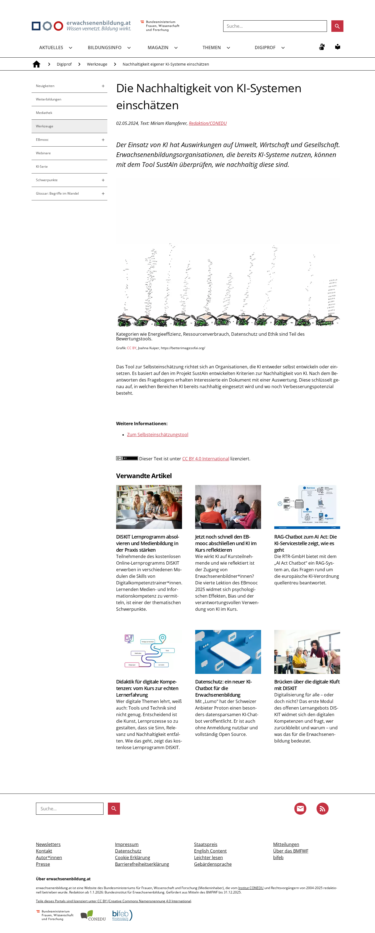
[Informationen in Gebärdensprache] (322, 46)
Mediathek (44, 112)
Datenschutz (128, 851)
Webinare (43, 153)
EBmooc (42, 139)
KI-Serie (42, 166)
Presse (43, 864)
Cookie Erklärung (132, 857)
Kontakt (44, 851)
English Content (210, 851)
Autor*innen (49, 857)
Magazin (158, 47)
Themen (212, 47)
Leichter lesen (208, 857)
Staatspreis (205, 844)
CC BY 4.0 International (205, 459)
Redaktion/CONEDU (208, 123)
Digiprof (265, 47)
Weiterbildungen (48, 99)
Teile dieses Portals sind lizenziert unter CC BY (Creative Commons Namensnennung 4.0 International (113, 901)
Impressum (127, 844)
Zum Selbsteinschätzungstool (157, 435)
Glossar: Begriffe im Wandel (57, 193)
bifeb (278, 857)
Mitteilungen (286, 844)
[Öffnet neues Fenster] (160, 26)
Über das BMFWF (290, 851)
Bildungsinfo (105, 47)
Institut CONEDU (251, 888)
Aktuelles (51, 47)
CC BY (131, 348)
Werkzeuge (97, 64)
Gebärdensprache (213, 864)
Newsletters (48, 844)
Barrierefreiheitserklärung (142, 864)
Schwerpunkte (47, 180)
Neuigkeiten (45, 85)
